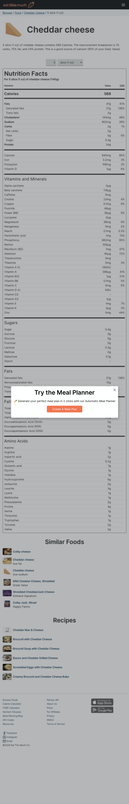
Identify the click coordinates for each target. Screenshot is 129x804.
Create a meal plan (64, 409)
